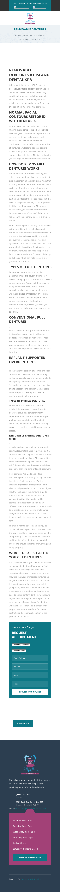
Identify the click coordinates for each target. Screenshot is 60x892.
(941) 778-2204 (19, 3)
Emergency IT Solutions (31, 879)
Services (38, 36)
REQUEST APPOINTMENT (37, 3)
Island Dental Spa (23, 36)
